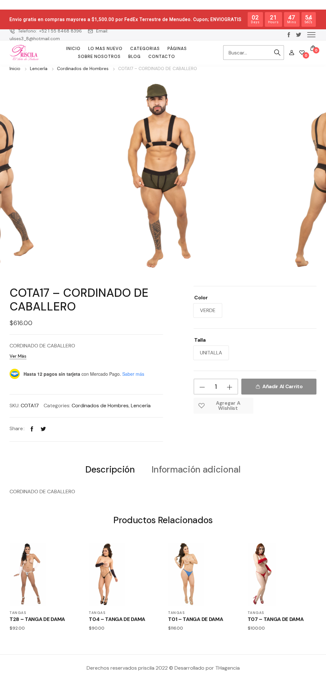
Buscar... (277, 52)
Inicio (73, 48)
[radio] (208, 310)
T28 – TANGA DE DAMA (37, 619)
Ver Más (18, 356)
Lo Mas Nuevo (105, 48)
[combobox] (247, 52)
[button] (311, 34)
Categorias (145, 48)
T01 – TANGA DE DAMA (195, 619)
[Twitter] (43, 428)
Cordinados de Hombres (83, 68)
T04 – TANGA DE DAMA (117, 619)
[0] (302, 52)
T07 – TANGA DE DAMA (276, 619)
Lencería (38, 68)
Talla (200, 340)
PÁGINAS (177, 48)
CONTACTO (161, 56)
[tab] (110, 469)
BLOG (134, 56)
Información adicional (196, 470)
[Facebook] (31, 428)
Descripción (110, 470)
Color (201, 297)
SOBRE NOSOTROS (99, 56)
